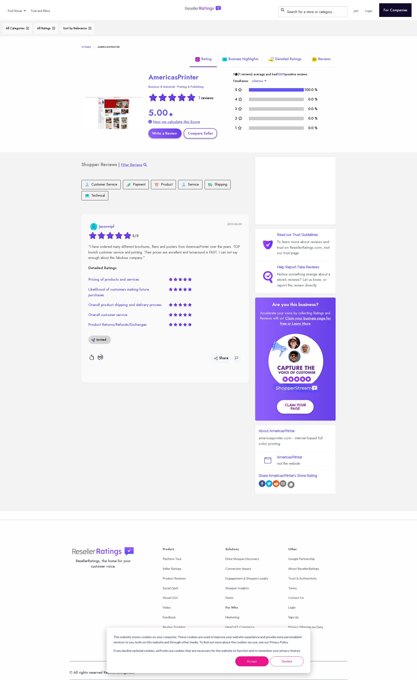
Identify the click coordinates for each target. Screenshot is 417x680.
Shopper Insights (237, 588)
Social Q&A (170, 588)
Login (292, 607)
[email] (283, 484)
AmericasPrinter (173, 77)
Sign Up (293, 617)
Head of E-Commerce (239, 627)
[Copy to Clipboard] (291, 484)
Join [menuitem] (356, 11)
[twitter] (269, 484)
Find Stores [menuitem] (15, 11)
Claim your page (295, 407)
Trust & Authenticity (302, 578)
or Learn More (299, 323)
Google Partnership (301, 559)
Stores (86, 47)
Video (167, 607)
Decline (287, 661)
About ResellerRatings (303, 568)
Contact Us (296, 597)
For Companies (395, 10)
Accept (252, 661)
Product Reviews (174, 578)
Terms (292, 588)
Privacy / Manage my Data (305, 627)
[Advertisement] (295, 190)
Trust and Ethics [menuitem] (40, 11)
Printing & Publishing (190, 87)
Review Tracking (174, 627)
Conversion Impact (238, 568)
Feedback (169, 617)
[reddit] (276, 484)
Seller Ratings (172, 568)
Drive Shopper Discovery (242, 559)
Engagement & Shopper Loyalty (246, 578)
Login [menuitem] (368, 11)
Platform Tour (172, 559)
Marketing (232, 617)
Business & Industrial (161, 87)
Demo (229, 597)
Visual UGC (170, 597)
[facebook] (262, 484)
